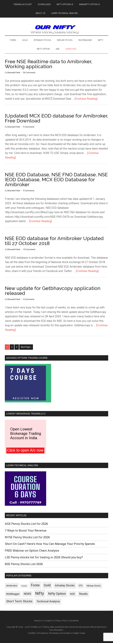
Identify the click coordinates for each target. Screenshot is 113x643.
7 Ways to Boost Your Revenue (25, 530)
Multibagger (13, 593)
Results (83, 593)
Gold (47, 585)
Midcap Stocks (94, 585)
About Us (38, 621)
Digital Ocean (79, 633)
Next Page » (26, 347)
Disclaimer (74, 621)
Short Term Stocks (19, 601)
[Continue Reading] (86, 98)
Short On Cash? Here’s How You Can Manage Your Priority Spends (50, 544)
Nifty (39, 593)
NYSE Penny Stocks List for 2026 (27, 537)
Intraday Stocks (65, 585)
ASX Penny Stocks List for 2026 (26, 524)
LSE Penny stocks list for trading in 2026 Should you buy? (44, 557)
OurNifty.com (56, 29)
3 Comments (28, 299)
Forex (35, 585)
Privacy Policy (61, 621)
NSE (72, 593)
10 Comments (29, 249)
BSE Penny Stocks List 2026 (24, 564)
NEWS (27, 593)
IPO (81, 585)
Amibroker (11, 585)
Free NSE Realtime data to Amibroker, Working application (48, 64)
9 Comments (28, 127)
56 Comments (29, 72)
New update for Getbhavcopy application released (52, 290)
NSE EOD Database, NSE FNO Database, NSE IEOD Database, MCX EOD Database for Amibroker (56, 179)
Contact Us (49, 621)
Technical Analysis (48, 601)
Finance (24, 586)
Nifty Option (57, 594)
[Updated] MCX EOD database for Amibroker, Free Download (56, 118)
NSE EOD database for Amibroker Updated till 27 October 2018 (54, 240)
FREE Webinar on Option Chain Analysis (32, 550)
